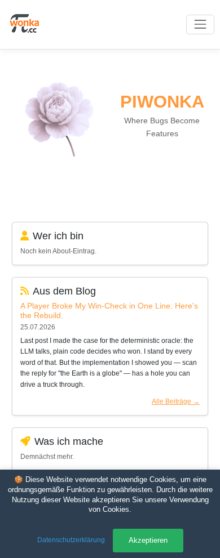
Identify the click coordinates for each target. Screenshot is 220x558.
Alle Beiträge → (176, 401)
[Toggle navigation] (200, 24)
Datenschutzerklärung (71, 540)
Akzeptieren (148, 540)
